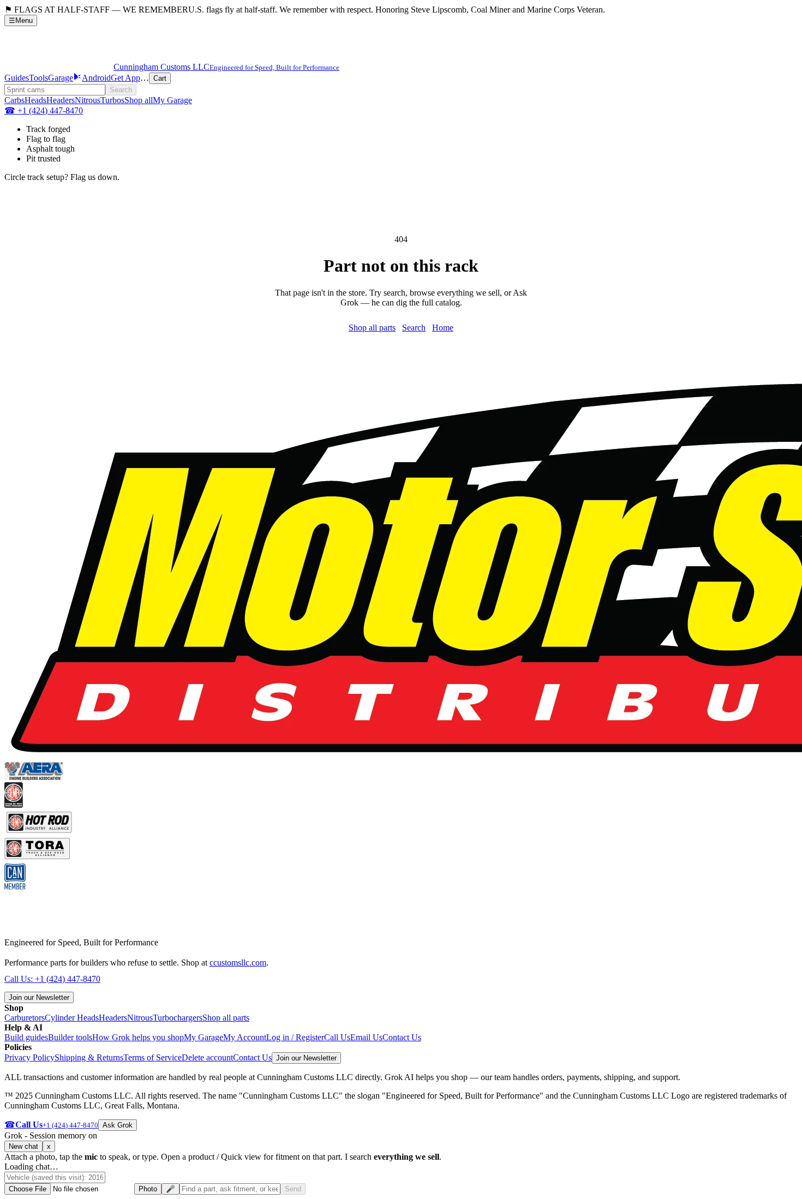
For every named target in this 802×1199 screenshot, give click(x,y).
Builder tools (70, 1037)
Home (442, 327)
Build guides (26, 1037)
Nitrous (87, 100)
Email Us (366, 1037)
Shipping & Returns (89, 1057)
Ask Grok (118, 1125)
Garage (60, 77)
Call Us (337, 1037)
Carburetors (24, 1017)
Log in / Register (295, 1037)
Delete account (207, 1057)
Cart (159, 78)
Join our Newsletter (39, 997)
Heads (35, 100)
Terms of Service (152, 1057)
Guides (16, 77)
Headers (60, 100)
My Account (244, 1037)
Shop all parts (372, 327)
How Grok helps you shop (138, 1037)
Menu (21, 20)
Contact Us (401, 1037)
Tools (38, 77)
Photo (148, 1189)
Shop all (138, 100)
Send (293, 1189)
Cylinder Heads (72, 1017)
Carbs (14, 100)
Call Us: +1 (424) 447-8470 (52, 979)
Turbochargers (177, 1017)
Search (121, 90)
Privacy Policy (29, 1057)
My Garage (172, 100)
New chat (23, 1146)
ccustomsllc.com (238, 962)
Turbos (112, 100)
